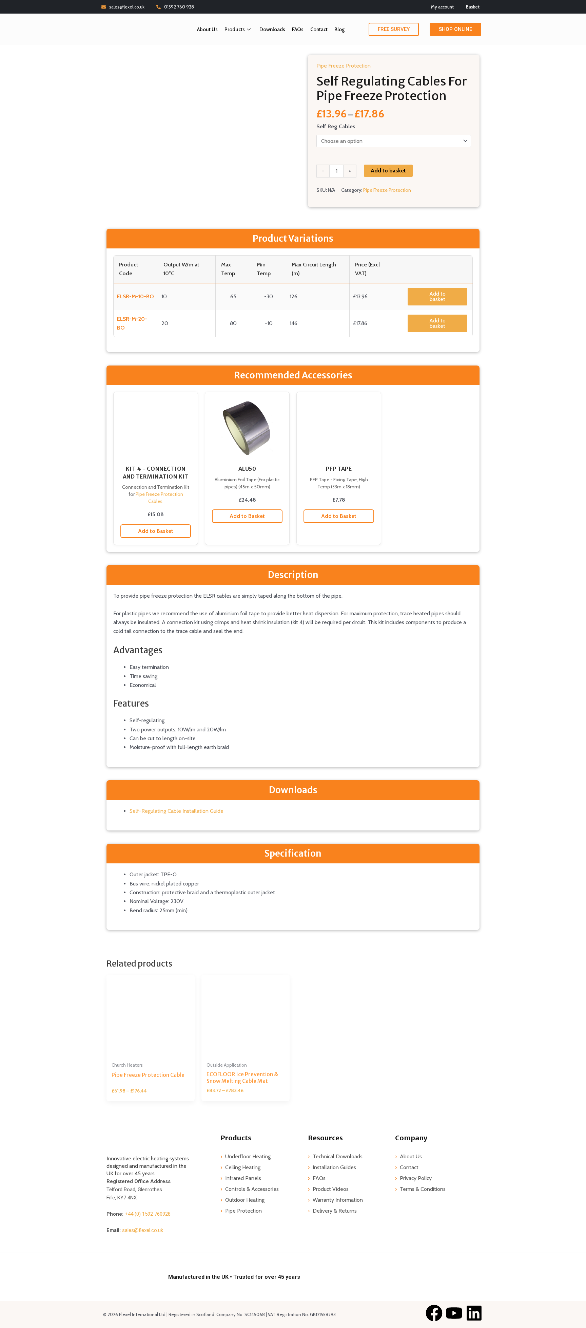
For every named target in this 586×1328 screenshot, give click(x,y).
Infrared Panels (243, 1178)
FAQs (298, 29)
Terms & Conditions (423, 1189)
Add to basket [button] (437, 296)
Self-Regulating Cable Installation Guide (176, 811)
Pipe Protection (243, 1211)
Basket (473, 7)
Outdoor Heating (245, 1200)
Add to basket (388, 170)
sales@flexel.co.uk (126, 7)
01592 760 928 (179, 7)
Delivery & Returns (335, 1211)
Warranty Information (338, 1200)
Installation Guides (334, 1167)
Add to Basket (155, 531)
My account (442, 7)
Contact (319, 29)
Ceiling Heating (242, 1167)
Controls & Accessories (252, 1189)
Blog (339, 29)
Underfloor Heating (248, 1156)
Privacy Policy (416, 1178)
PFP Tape (339, 468)
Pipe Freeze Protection (343, 65)
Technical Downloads (338, 1156)
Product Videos (331, 1189)
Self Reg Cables (335, 126)
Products (234, 29)
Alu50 (247, 468)
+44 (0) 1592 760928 (148, 1214)
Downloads (272, 29)
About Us (207, 29)
